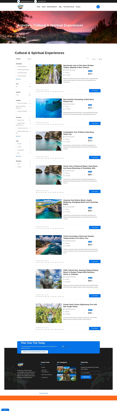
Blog (60, 6)
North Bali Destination (70, 70)
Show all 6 (18, 136)
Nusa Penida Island (69, 104)
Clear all (29, 58)
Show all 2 (18, 79)
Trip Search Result (68, 6)
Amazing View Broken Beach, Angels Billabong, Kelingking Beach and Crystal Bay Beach (80, 202)
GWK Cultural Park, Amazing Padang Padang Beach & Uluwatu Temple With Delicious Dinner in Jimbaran (80, 272)
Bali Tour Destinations (45, 371)
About (43, 6)
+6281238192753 (41, 1)
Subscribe (86, 377)
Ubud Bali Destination (70, 309)
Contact (78, 6)
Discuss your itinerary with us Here (34, 351)
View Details (95, 90)
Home (38, 6)
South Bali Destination (70, 240)
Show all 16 (18, 156)
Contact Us (45, 377)
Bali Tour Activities (47, 374)
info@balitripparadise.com (27, 1)
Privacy (86, 391)
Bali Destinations (52, 6)
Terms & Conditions (95, 391)
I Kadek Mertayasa (43, 393)
